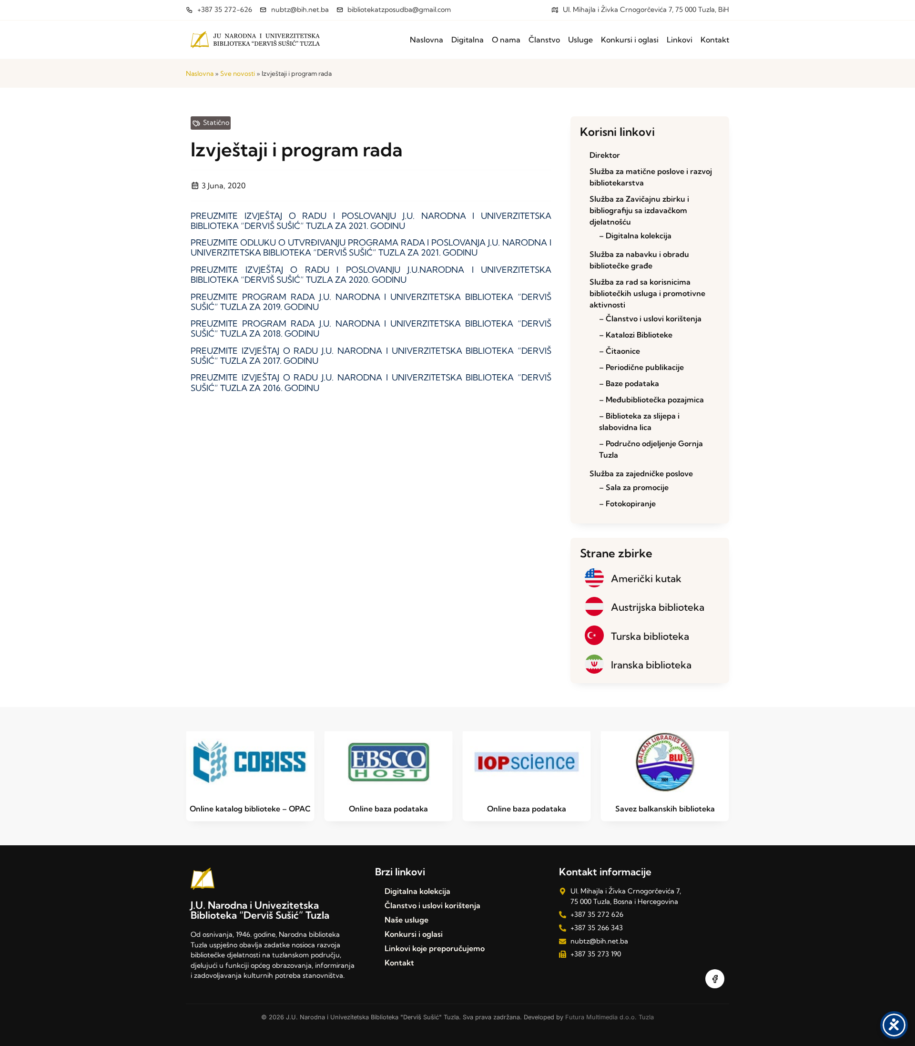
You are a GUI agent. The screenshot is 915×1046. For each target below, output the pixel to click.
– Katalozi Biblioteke (635, 334)
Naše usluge (406, 919)
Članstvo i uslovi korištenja (432, 905)
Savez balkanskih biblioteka (665, 808)
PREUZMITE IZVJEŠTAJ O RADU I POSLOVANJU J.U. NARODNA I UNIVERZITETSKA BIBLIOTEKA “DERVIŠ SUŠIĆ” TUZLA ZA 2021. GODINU (371, 221)
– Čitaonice (619, 351)
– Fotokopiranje (627, 503)
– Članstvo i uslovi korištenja (650, 318)
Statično (216, 122)
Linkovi (679, 39)
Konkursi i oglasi (630, 39)
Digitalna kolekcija (417, 891)
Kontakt (715, 39)
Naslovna (426, 39)
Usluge (580, 39)
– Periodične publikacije (641, 367)
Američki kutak (646, 578)
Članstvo (544, 39)
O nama (506, 39)
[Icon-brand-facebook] (714, 978)
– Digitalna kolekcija (635, 235)
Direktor (605, 155)
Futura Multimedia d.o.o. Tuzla (609, 1017)
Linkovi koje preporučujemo (435, 948)
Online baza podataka (388, 808)
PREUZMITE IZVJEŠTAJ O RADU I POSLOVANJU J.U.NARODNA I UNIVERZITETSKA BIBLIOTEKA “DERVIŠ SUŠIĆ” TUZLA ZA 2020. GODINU (371, 275)
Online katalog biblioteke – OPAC (250, 808)
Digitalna (467, 39)
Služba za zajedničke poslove (641, 473)
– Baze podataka (629, 383)
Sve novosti (237, 73)
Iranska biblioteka (651, 664)
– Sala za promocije (634, 487)
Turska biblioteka (650, 636)
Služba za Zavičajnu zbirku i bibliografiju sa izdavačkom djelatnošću (639, 210)
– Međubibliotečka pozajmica (651, 399)
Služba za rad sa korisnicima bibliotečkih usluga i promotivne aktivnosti (647, 293)
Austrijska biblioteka (657, 607)
